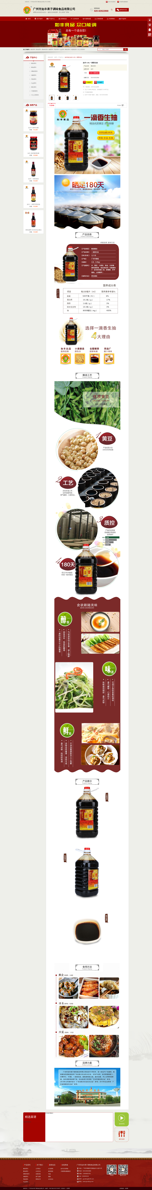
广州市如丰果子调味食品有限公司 (38, 1)
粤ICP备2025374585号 (54, 1188)
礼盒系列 (62, 49)
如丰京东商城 (64, 1168)
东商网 (68, 1188)
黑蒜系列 (56, 49)
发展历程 (38, 1174)
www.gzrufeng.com (88, 1181)
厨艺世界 (122, 1139)
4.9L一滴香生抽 (94, 73)
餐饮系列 (67, 49)
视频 (49, 1176)
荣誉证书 (38, 1179)
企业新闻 (50, 1168)
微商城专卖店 (123, 9)
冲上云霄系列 (81, 49)
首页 (55, 57)
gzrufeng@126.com (88, 1179)
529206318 (85, 1176)
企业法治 (50, 1179)
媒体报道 (50, 1171)
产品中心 (60, 57)
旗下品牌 (38, 1176)
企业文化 (122, 1123)
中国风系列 (74, 49)
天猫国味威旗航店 (66, 1171)
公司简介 (38, 1168)
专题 (49, 1174)
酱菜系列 (33, 49)
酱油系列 (38, 49)
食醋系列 (50, 49)
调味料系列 (45, 49)
